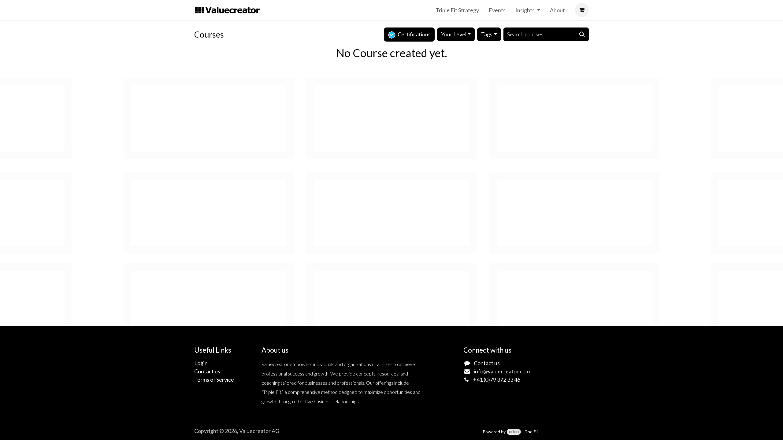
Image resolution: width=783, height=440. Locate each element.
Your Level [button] (453, 34)
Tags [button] (486, 34)
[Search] (582, 34)
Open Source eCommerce (564, 431)
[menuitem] (457, 10)
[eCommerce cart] (582, 10)
